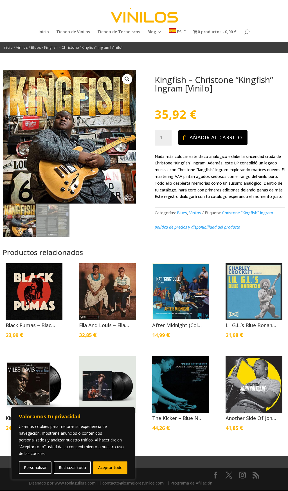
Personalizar (35, 467)
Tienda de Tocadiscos (118, 32)
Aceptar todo (110, 467)
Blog (151, 32)
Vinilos (22, 47)
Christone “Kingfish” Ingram (247, 212)
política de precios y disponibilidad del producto (197, 227)
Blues (36, 47)
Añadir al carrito (216, 137)
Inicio (44, 32)
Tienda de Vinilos (73, 32)
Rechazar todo (72, 467)
